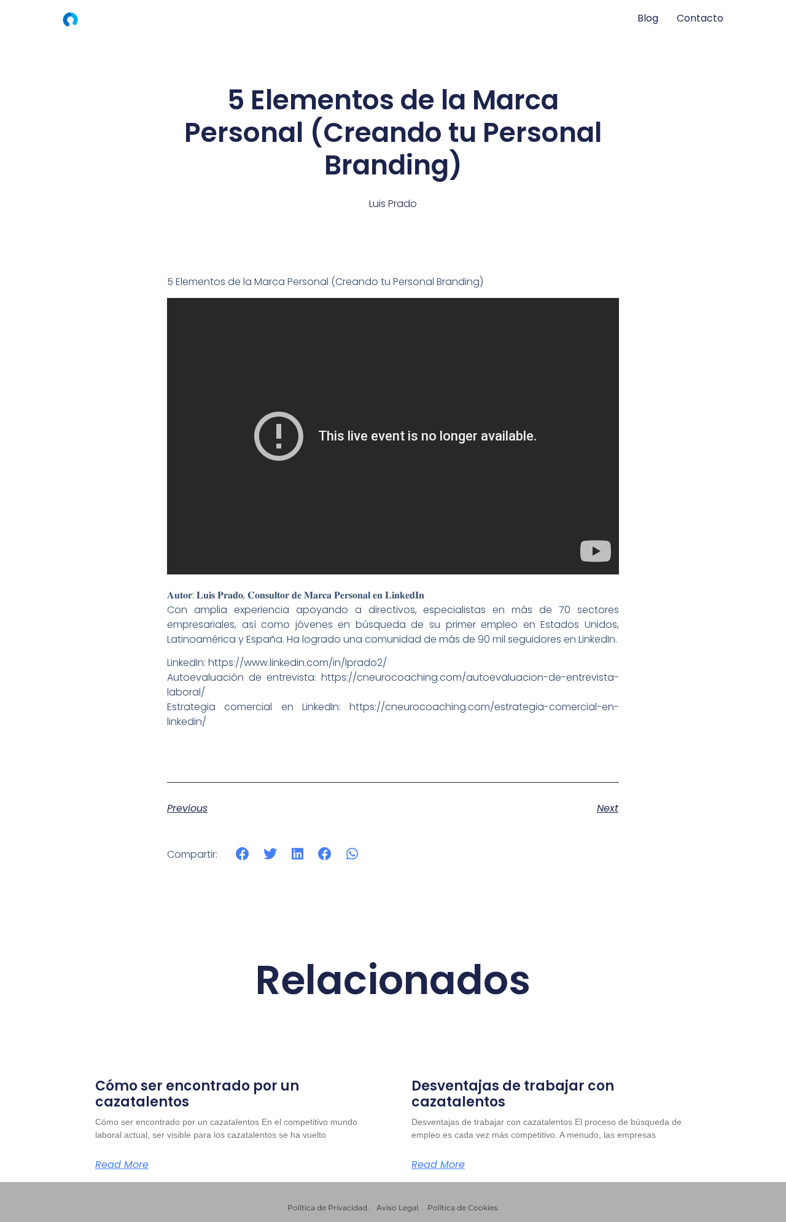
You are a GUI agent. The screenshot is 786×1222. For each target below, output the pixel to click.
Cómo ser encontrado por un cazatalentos (197, 1093)
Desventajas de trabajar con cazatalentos (512, 1093)
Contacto (700, 18)
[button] (243, 854)
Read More (122, 1165)
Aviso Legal (397, 1207)
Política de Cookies (462, 1207)
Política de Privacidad (327, 1207)
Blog (647, 18)
